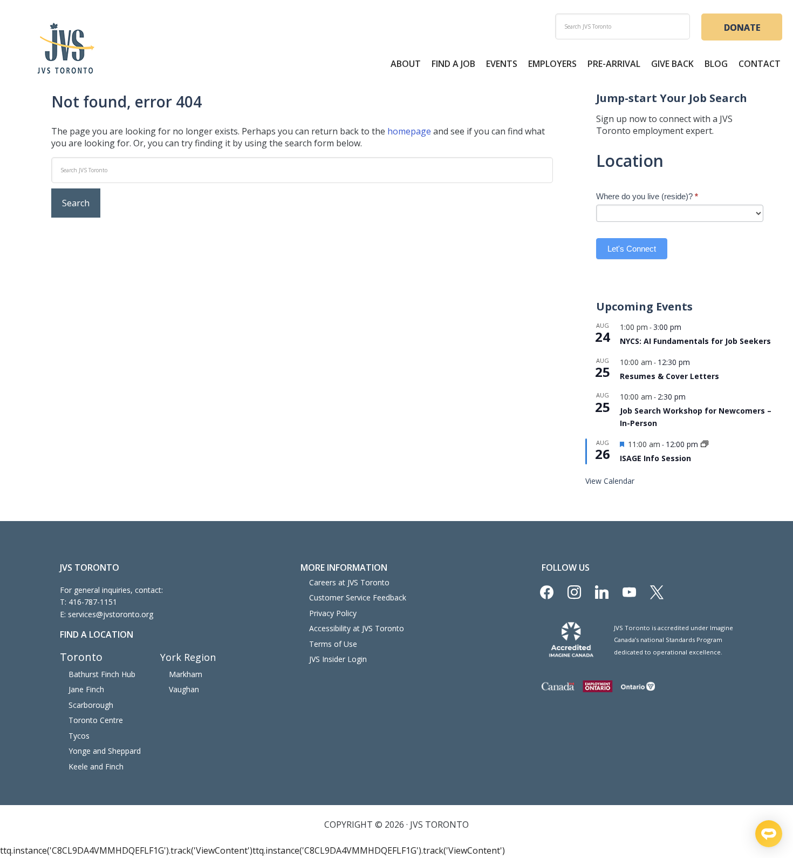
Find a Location (96, 634)
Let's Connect (631, 248)
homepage (409, 131)
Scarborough (91, 705)
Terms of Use (333, 644)
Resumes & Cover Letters (669, 376)
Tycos (79, 736)
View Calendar (609, 481)
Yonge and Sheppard (105, 751)
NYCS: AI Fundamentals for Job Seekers (695, 341)
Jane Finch (86, 689)
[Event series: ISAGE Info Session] (704, 444)
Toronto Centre (96, 720)
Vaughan (184, 689)
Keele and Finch (96, 766)
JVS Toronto (66, 48)
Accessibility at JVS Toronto (356, 628)
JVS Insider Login (338, 659)
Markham (185, 674)
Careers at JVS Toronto (349, 582)
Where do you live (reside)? (647, 196)
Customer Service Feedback (357, 597)
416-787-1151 (93, 602)
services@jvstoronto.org (110, 614)
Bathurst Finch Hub (102, 674)
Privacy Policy (333, 613)
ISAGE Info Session (655, 458)
